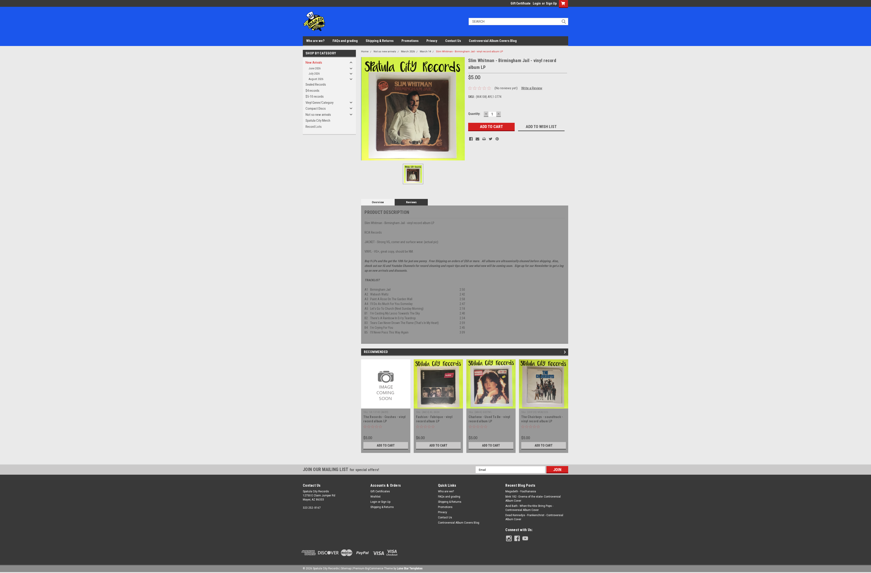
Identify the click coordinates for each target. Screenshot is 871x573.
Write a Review (531, 88)
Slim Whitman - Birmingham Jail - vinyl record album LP (469, 51)
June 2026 (314, 68)
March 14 (425, 51)
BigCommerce (374, 568)
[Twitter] (490, 139)
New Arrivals (314, 62)
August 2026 (315, 79)
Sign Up (551, 3)
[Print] (484, 139)
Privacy (431, 41)
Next (565, 352)
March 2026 (408, 51)
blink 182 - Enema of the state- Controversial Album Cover (533, 498)
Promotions (409, 41)
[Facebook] (471, 139)
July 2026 (314, 73)
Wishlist (375, 496)
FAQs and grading (345, 41)
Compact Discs (316, 108)
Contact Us (453, 41)
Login (537, 3)
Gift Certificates (380, 491)
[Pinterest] (497, 139)
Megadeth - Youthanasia (520, 491)
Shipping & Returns (380, 41)
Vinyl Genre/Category (319, 103)
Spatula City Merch (318, 120)
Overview (378, 202)
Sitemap (346, 568)
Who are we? (315, 41)
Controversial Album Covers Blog (493, 41)
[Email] (477, 139)
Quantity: (474, 114)
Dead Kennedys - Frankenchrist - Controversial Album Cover (534, 517)
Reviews (411, 202)
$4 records (312, 91)
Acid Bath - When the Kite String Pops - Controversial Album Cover (529, 508)
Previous (561, 352)
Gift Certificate (521, 3)
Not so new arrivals (318, 115)
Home (365, 51)
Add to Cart (386, 445)
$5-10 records (315, 96)
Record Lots (314, 127)
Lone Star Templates (410, 568)
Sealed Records (316, 84)
